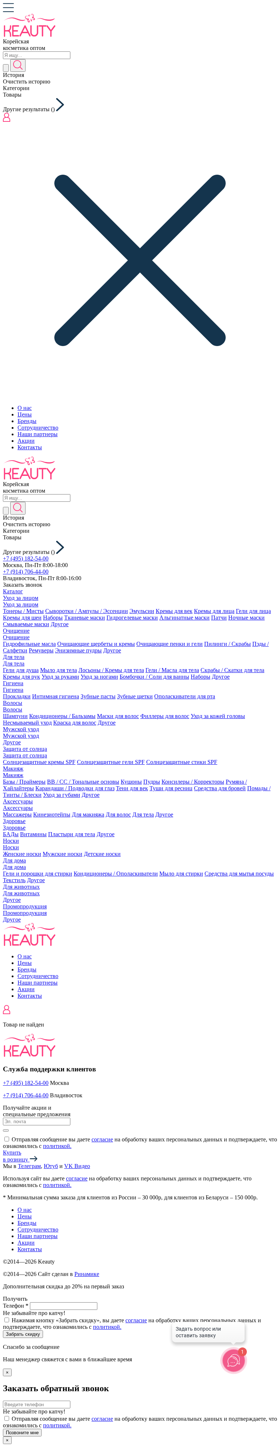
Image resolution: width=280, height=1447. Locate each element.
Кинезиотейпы (51, 814)
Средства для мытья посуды (239, 873)
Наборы (53, 617)
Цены (25, 414)
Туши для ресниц (170, 788)
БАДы (11, 834)
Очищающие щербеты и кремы (96, 644)
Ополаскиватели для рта (184, 696)
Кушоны (131, 782)
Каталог (13, 591)
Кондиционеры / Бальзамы (62, 716)
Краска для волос (74, 722)
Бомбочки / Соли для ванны (154, 677)
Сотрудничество (38, 427)
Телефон (15, 1306)
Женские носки (22, 854)
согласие (102, 1139)
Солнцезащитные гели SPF (111, 762)
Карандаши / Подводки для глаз (74, 788)
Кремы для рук (21, 677)
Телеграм (29, 1166)
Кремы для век (174, 611)
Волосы (12, 703)
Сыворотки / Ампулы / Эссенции (86, 611)
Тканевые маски (84, 617)
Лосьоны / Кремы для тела (111, 670)
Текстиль (14, 880)
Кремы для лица (214, 611)
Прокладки (17, 696)
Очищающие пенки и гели (169, 644)
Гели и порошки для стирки (37, 873)
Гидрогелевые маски (132, 617)
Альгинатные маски (184, 617)
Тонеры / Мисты (23, 611)
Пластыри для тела (71, 834)
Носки (11, 841)
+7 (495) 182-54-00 (25, 558)
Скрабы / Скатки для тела (232, 670)
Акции (26, 441)
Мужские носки (62, 854)
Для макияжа (88, 814)
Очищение (16, 631)
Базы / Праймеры (24, 782)
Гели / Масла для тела (172, 670)
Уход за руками (60, 677)
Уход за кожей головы (218, 716)
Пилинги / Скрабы (227, 644)
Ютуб (51, 1166)
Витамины (33, 834)
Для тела (13, 657)
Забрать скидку (23, 1334)
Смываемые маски (26, 624)
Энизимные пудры (78, 650)
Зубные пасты (98, 696)
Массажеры (17, 814)
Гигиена (13, 683)
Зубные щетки (135, 696)
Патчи (219, 617)
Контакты (30, 447)
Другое (60, 624)
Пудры (151, 782)
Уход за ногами (99, 677)
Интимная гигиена (55, 696)
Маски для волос (118, 716)
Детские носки (102, 854)
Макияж (13, 768)
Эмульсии (141, 611)
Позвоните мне (22, 1432)
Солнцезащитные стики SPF (181, 762)
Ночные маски (246, 617)
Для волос (118, 814)
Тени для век (132, 788)
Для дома (14, 860)
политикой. (57, 1146)
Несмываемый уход (27, 722)
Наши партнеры (38, 434)
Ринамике (86, 1274)
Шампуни (15, 716)
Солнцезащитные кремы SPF (39, 762)
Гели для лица (253, 611)
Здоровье (14, 821)
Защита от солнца (25, 749)
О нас (25, 408)
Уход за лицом (20, 598)
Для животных (21, 887)
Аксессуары (18, 801)
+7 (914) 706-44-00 (25, 572)
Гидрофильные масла (29, 644)
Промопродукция (25, 906)
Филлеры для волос (164, 716)
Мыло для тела (58, 670)
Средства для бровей (220, 788)
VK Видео (77, 1166)
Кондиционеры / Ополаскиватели (116, 873)
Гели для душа (21, 670)
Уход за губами (61, 795)
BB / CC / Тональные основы (83, 782)
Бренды (27, 421)
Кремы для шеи (22, 617)
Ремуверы (41, 650)
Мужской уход (21, 729)
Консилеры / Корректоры (193, 782)
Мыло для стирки (181, 873)
